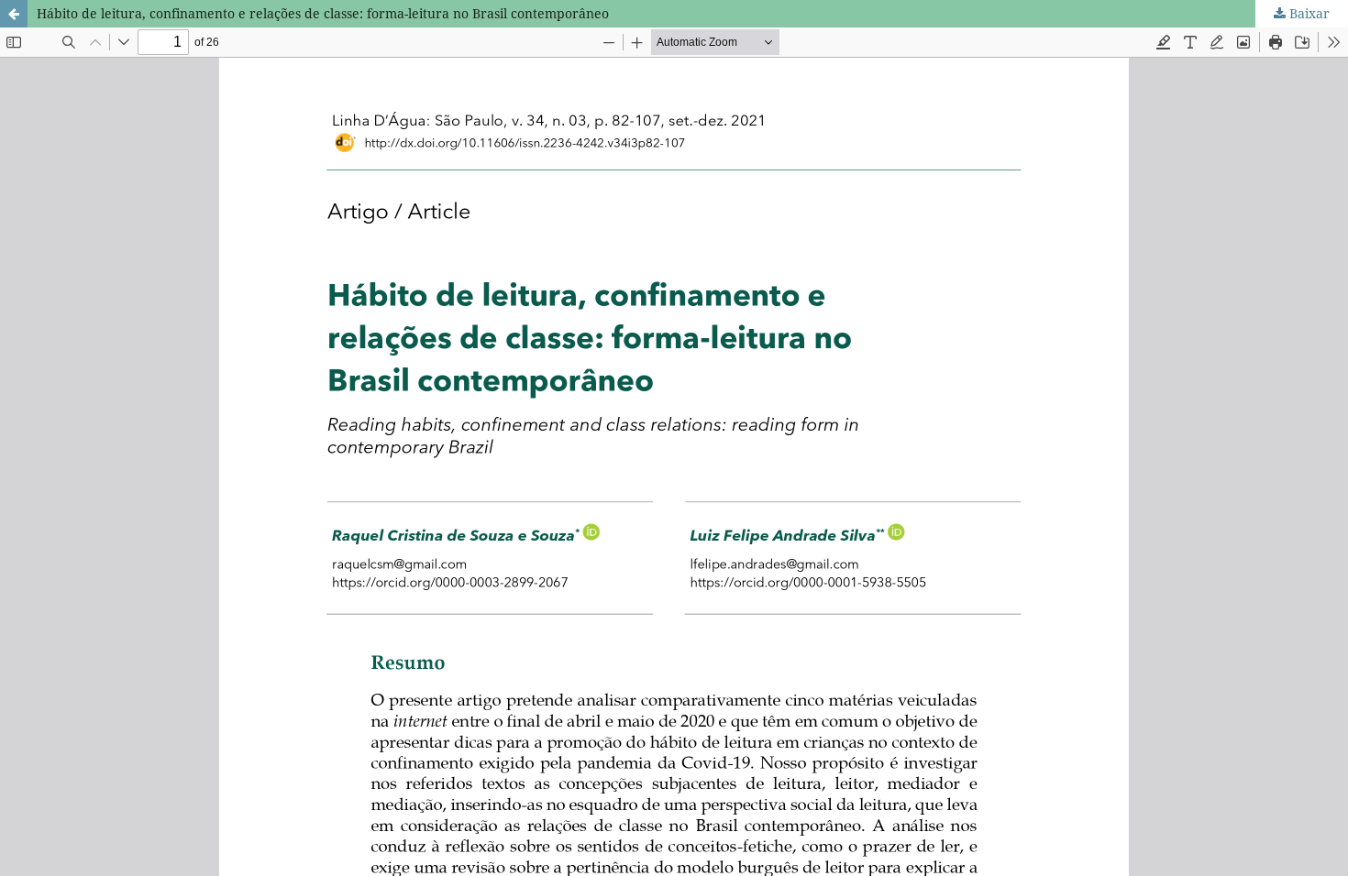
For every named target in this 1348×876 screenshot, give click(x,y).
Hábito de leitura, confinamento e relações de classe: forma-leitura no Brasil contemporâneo (323, 13)
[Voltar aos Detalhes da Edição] (14, 13)
